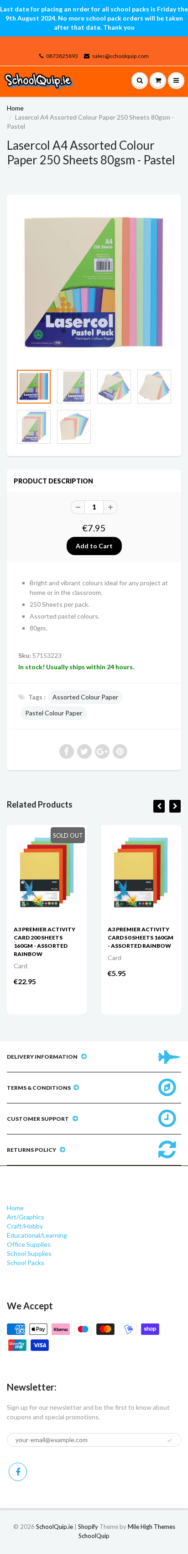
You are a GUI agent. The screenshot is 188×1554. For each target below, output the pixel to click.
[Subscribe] (170, 1440)
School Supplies (29, 1253)
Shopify (88, 1526)
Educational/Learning (37, 1235)
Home (15, 108)
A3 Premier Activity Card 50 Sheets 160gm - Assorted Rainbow (140, 937)
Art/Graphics (25, 1217)
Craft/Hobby (25, 1226)
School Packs (25, 1262)
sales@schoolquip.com (120, 55)
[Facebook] (18, 1472)
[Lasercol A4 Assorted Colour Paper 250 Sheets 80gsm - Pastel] (94, 284)
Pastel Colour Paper (53, 713)
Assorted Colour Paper (85, 697)
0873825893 (62, 55)
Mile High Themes (151, 1526)
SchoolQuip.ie (54, 1526)
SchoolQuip (94, 1535)
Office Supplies (29, 1244)
